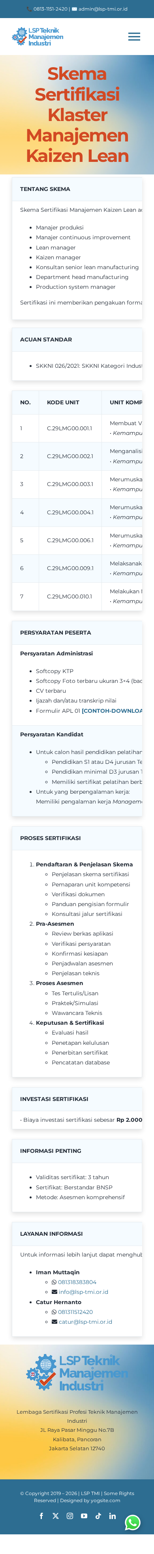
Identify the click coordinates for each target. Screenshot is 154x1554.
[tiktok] (98, 1516)
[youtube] (84, 1516)
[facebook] (41, 1516)
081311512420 (75, 1311)
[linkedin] (112, 1516)
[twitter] (56, 1516)
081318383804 (77, 1282)
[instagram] (70, 1516)
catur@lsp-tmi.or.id (85, 1321)
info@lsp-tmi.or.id (83, 1291)
